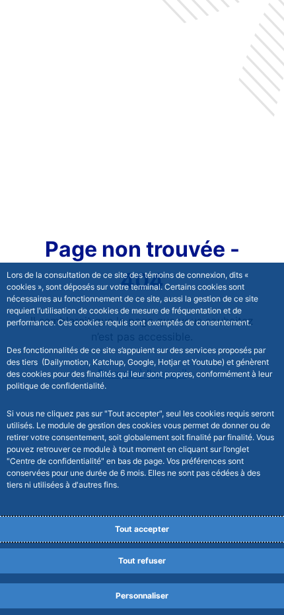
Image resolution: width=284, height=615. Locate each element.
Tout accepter (142, 529)
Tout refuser (142, 561)
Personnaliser (142, 595)
